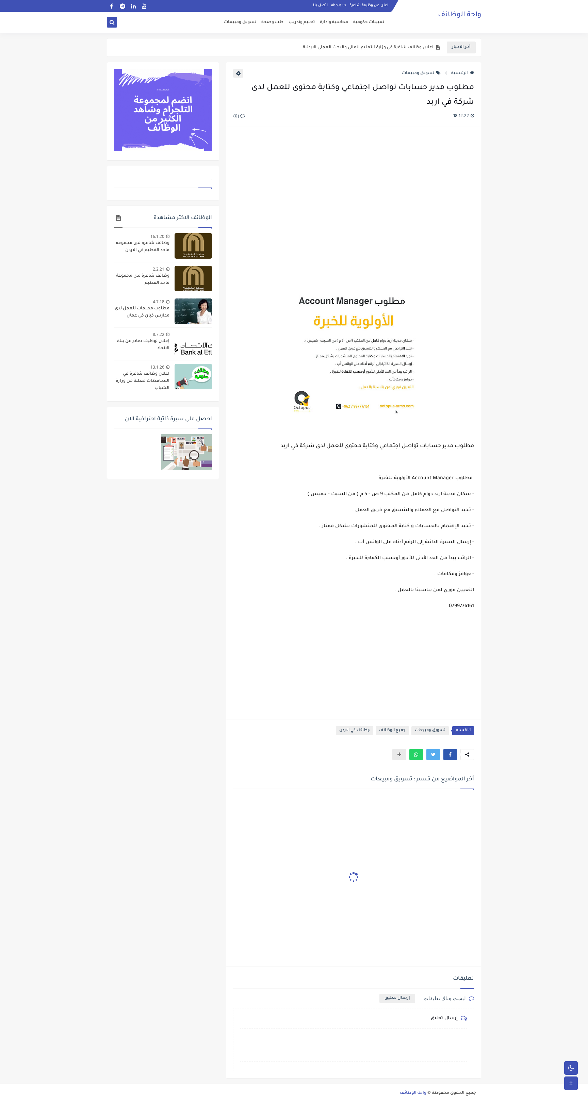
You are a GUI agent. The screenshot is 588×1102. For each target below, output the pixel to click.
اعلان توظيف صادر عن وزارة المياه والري (394, 47)
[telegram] (122, 6)
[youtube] (144, 6)
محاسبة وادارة (334, 22)
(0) (236, 116)
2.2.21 (158, 269)
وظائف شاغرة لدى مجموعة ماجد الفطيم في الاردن (142, 247)
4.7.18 (158, 302)
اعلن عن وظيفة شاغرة (368, 5)
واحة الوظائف (459, 15)
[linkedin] (133, 6)
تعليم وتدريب (302, 22)
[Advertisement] (353, 206)
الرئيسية (459, 73)
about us (338, 5)
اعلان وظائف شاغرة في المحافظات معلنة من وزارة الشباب (142, 381)
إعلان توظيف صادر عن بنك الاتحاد (143, 345)
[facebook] (111, 6)
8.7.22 (158, 334)
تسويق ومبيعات (240, 22)
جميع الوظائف (392, 730)
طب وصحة (272, 22)
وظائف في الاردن (354, 730)
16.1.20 (157, 236)
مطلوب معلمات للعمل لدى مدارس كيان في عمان (142, 312)
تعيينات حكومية (368, 22)
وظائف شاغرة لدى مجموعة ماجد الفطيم (142, 280)
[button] (450, 754)
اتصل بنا (320, 5)
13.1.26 (157, 367)
